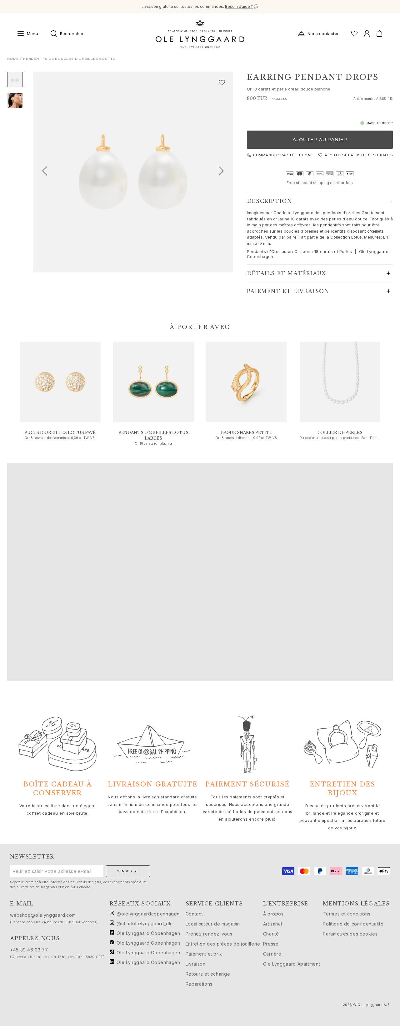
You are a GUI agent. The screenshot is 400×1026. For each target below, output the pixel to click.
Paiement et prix (204, 953)
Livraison (196, 964)
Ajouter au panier (320, 139)
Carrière (272, 953)
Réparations (199, 984)
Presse (271, 943)
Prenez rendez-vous (209, 933)
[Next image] (223, 172)
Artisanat (272, 923)
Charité (271, 933)
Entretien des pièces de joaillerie (223, 943)
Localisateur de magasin (213, 923)
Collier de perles (340, 432)
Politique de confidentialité (353, 923)
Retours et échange (208, 974)
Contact (194, 913)
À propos (273, 913)
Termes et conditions (346, 913)
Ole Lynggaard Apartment (291, 964)
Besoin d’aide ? (239, 6)
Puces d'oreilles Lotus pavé (60, 432)
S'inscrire (128, 871)
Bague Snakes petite (246, 432)
